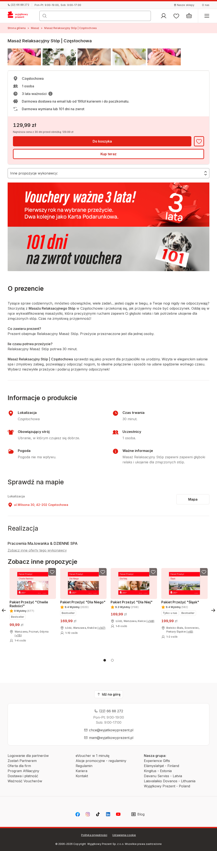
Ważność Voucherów (25, 781)
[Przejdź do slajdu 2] (112, 660)
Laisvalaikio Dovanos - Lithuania (169, 781)
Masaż (35, 28)
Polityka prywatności (94, 835)
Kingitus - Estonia (158, 771)
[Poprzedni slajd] (4, 610)
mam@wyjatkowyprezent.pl (111, 738)
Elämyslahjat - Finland (161, 766)
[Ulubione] (176, 16)
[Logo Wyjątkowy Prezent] (20, 16)
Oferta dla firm (19, 766)
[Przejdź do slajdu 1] (104, 660)
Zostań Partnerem (22, 761)
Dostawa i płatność (23, 776)
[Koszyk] (189, 16)
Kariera (81, 771)
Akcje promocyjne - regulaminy (101, 761)
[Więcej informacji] (50, 93)
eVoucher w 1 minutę (92, 756)
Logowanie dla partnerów (28, 756)
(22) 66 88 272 (111, 711)
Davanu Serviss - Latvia (163, 776)
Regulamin (84, 766)
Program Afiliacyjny (23, 771)
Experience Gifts (157, 761)
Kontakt (82, 776)
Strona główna (17, 28)
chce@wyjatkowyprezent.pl (111, 730)
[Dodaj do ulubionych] (199, 141)
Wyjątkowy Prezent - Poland (167, 786)
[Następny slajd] (213, 610)
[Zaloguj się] (164, 16)
